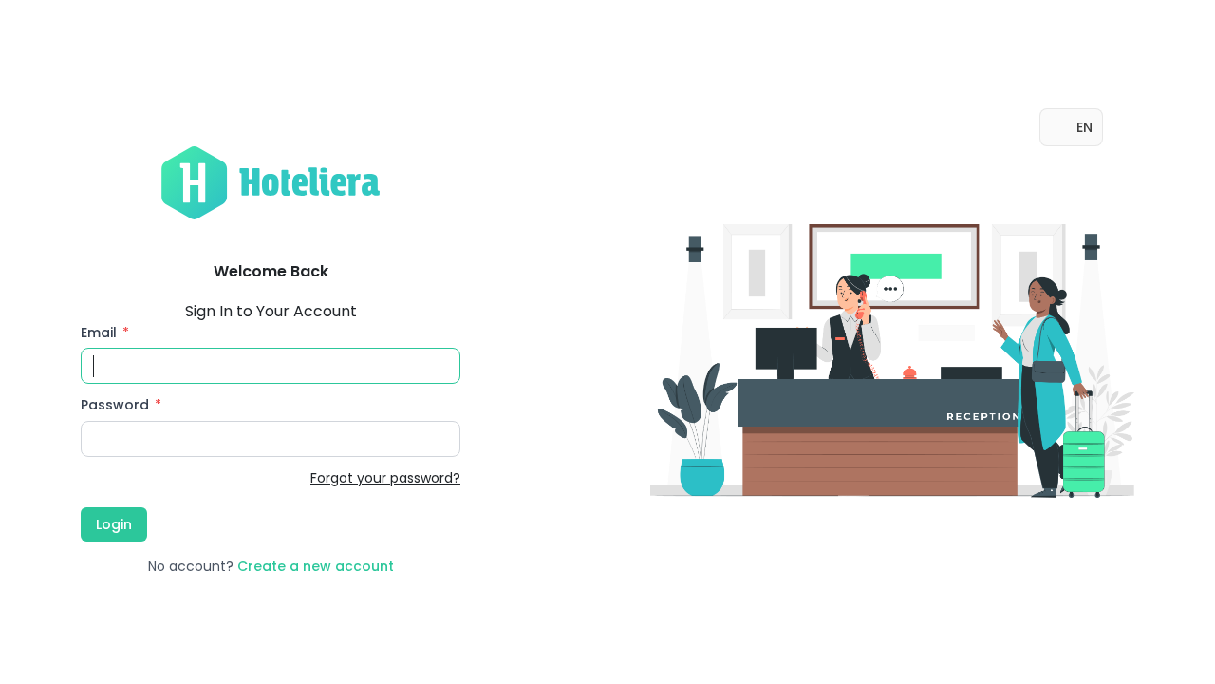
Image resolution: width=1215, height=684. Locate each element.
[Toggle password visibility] (441, 439)
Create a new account (315, 566)
